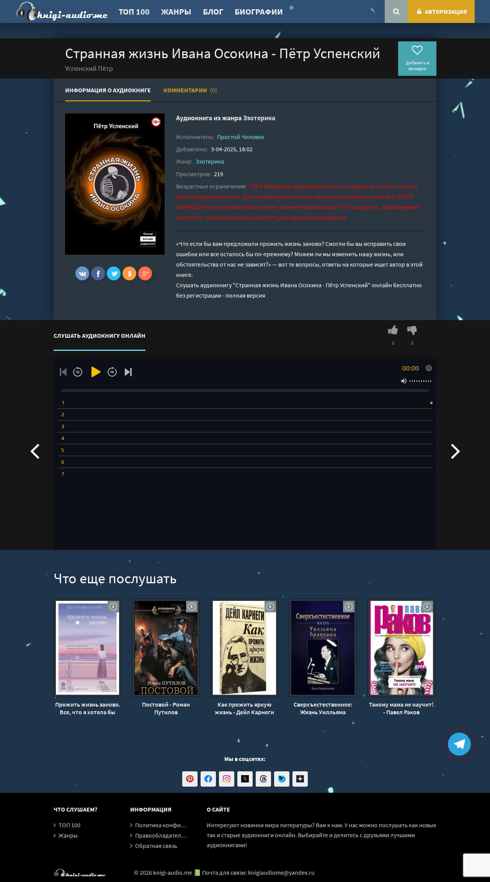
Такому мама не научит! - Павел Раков (401, 708)
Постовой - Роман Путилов (166, 708)
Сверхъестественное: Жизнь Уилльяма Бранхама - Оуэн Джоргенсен (323, 708)
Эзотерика (259, 117)
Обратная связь (156, 845)
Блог (213, 11)
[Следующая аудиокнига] (455, 450)
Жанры (176, 11)
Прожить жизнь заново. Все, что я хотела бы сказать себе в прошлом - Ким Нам (87, 708)
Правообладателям (161, 835)
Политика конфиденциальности (179, 825)
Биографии (259, 11)
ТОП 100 (134, 11)
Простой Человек (240, 137)
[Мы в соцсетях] (190, 779)
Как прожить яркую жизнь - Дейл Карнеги (244, 708)
